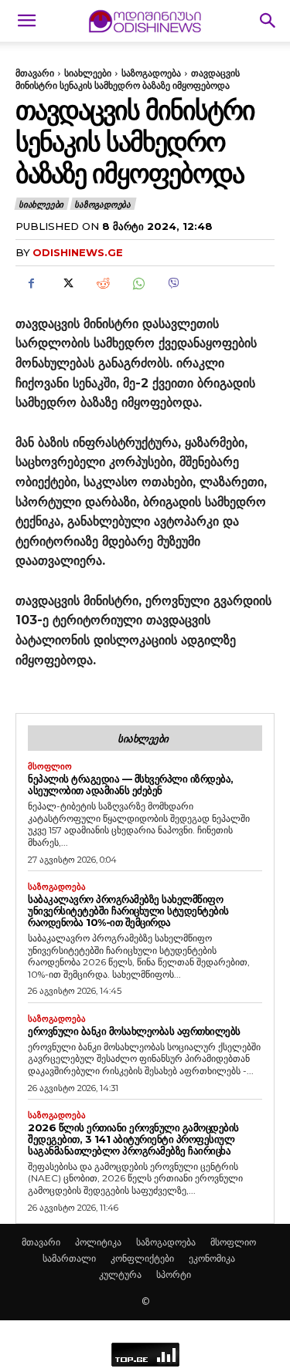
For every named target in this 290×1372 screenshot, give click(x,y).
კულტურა (120, 1274)
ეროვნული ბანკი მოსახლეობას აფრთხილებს (134, 1031)
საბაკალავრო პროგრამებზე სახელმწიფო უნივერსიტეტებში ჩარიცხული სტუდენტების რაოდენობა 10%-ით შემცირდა (128, 910)
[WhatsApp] (137, 284)
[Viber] (173, 284)
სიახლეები (87, 73)
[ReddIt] (102, 284)
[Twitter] (66, 284)
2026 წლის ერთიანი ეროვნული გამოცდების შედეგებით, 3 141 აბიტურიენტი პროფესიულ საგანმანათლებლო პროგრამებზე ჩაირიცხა (133, 1139)
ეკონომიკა (212, 1258)
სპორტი (173, 1274)
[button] (26, 21)
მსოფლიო (50, 767)
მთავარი (34, 73)
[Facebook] (30, 284)
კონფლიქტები (142, 1258)
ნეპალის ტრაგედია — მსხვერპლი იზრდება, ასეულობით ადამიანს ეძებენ (131, 784)
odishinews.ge (77, 252)
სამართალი (69, 1258)
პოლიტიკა (98, 1242)
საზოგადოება (151, 73)
